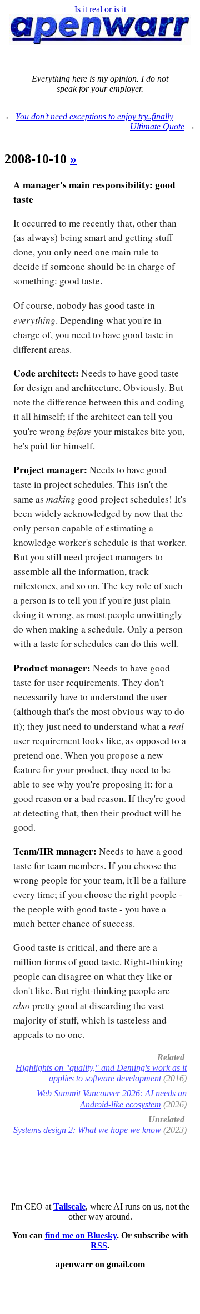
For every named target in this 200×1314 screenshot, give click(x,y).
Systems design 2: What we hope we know (87, 1130)
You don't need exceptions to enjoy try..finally (94, 116)
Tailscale (69, 1206)
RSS (99, 1245)
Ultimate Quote (157, 126)
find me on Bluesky (81, 1235)
